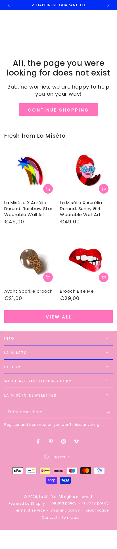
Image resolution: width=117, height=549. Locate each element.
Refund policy (64, 503)
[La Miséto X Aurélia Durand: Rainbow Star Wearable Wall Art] (30, 171)
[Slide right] (108, 5)
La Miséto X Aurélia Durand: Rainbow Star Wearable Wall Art (28, 208)
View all (59, 317)
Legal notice (96, 510)
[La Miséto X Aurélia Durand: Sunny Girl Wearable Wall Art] (86, 171)
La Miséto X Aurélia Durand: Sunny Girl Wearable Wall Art (81, 208)
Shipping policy (65, 510)
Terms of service (29, 510)
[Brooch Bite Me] (86, 260)
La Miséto (48, 496)
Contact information (61, 517)
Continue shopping (58, 110)
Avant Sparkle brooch (28, 291)
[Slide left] (9, 5)
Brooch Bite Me (77, 291)
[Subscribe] (109, 412)
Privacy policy (95, 503)
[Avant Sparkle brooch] (30, 260)
